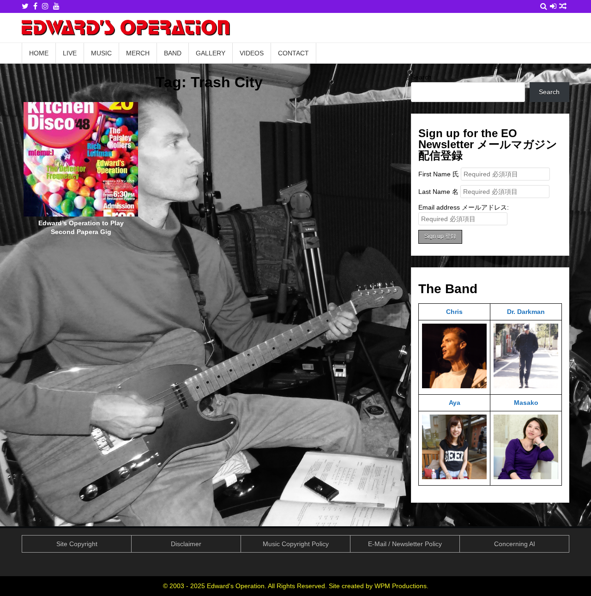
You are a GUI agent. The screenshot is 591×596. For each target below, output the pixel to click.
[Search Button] (543, 6)
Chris (454, 311)
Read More (84, 163)
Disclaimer (186, 544)
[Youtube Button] (56, 6)
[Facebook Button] (35, 6)
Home (38, 53)
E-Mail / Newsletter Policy (405, 544)
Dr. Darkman (526, 311)
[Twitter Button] (25, 6)
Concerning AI (514, 544)
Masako (526, 402)
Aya (454, 402)
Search (421, 77)
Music (101, 53)
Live (70, 53)
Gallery (210, 53)
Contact (293, 53)
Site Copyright (76, 544)
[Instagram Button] (45, 6)
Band (172, 53)
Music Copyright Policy (296, 544)
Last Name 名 (438, 191)
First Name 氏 (438, 174)
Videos (252, 53)
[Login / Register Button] (553, 6)
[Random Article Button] (563, 6)
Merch (138, 53)
